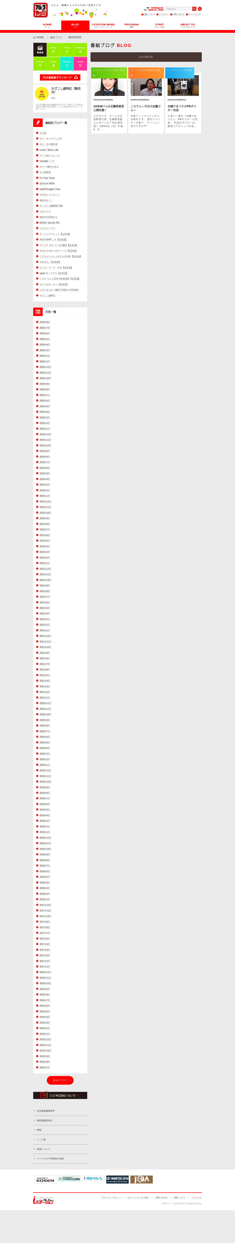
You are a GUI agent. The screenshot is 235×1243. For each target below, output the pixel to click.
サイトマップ (194, 14)
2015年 (72, 37)
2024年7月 (45, 462)
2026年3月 (45, 350)
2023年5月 (45, 540)
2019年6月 (45, 804)
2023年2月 (45, 557)
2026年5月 (45, 339)
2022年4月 (45, 613)
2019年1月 (45, 832)
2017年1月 (45, 966)
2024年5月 (45, 473)
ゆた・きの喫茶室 (48, 144)
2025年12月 (45, 367)
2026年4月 (45, 344)
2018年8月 (45, 860)
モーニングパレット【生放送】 (55, 234)
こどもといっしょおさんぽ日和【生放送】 (61, 256)
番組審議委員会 (44, 1120)
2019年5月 (45, 809)
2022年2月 (45, 624)
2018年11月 (45, 843)
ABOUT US (187, 25)
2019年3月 (45, 821)
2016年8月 (45, 994)
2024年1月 (45, 496)
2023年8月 (45, 524)
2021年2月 (45, 692)
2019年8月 (45, 793)
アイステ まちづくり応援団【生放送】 (59, 245)
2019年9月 (45, 787)
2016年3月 (45, 1022)
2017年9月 (45, 921)
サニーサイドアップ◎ (51, 138)
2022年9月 (45, 585)
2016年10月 (45, 983)
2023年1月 (45, 563)
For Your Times (47, 178)
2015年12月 (45, 1039)
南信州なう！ (46, 200)
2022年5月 (45, 608)
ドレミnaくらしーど (50, 155)
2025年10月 (45, 378)
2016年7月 (45, 1000)
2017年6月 (45, 938)
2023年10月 (45, 512)
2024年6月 (45, 468)
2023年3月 (45, 552)
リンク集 (41, 1139)
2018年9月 (45, 854)
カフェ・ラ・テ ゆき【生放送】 (56, 267)
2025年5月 (45, 406)
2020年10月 (45, 714)
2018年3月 (45, 888)
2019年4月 (45, 815)
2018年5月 (45, 877)
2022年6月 (45, 602)
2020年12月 (45, 703)
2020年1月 (45, 765)
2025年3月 (45, 417)
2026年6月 (45, 333)
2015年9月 (45, 1056)
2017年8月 (45, 927)
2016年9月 (45, 989)
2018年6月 (45, 871)
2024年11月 (45, 439)
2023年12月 (45, 501)
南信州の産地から (48, 217)
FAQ (39, 1130)
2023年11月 (45, 507)
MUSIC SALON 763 (49, 222)
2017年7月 (45, 933)
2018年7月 (45, 865)
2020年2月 (45, 759)
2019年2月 (45, 826)
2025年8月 (45, 389)
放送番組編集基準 (46, 1110)
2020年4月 (45, 748)
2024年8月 (45, 456)
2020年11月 (45, 709)
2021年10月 (45, 647)
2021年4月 (45, 680)
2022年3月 (45, 619)
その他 (43, 133)
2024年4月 (45, 479)
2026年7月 (45, 328)
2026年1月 (45, 361)
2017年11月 (45, 910)
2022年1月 (45, 630)
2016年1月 (45, 1034)
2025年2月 (45, 423)
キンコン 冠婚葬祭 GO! (51, 206)
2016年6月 (45, 1005)
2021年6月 (45, 669)
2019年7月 (45, 798)
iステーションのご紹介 (138, 1197)
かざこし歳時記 (47, 295)
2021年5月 (45, 675)
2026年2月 (45, 355)
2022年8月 (45, 591)
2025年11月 (45, 372)
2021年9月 (45, 653)
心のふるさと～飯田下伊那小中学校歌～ (60, 290)
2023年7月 (45, 529)
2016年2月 (45, 1028)
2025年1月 (45, 428)
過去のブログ (60, 1080)
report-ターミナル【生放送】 (54, 273)
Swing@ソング (47, 161)
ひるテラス (45, 211)
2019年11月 (45, 776)
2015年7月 (45, 1067)
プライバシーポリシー (111, 1197)
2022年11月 (45, 574)
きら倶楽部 (45, 172)
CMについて (149, 14)
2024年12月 (45, 434)
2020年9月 (45, 720)
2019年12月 (45, 770)
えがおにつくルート (50, 194)
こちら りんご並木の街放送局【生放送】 (60, 278)
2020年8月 (45, 725)
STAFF (159, 25)
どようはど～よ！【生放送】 (54, 284)
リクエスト (164, 14)
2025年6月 (45, 400)
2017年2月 (45, 961)
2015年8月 (45, 1062)
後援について (43, 1149)
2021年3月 (45, 686)
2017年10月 (45, 916)
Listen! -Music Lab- (49, 150)
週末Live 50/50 (47, 183)
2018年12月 (45, 837)
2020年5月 (45, 742)
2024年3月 (45, 484)
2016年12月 (45, 972)
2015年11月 (45, 1045)
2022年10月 (45, 580)
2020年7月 (45, 731)
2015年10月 (45, 1050)
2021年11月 (45, 641)
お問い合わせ (178, 14)
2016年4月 (45, 1017)
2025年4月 (45, 412)
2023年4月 (45, 546)
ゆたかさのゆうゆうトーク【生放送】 (59, 250)
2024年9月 (45, 451)
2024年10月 (45, 445)
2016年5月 (45, 1011)
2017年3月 (45, 955)
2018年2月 (45, 893)
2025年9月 (45, 384)
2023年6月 (45, 535)
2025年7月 (45, 395)
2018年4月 (45, 882)
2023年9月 (45, 518)
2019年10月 (45, 781)
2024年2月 (45, 490)
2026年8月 (45, 322)
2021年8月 (45, 658)
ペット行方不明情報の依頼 (50, 1158)
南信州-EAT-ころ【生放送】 (53, 239)
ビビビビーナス (47, 228)
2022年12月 (45, 569)
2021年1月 (45, 697)
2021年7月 (45, 664)
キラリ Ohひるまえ (49, 166)
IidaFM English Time (50, 189)
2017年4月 (45, 950)
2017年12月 (45, 905)
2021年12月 (45, 636)
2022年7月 (45, 596)
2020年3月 (45, 753)
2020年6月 (45, 737)
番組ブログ (56, 37)
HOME (47, 25)
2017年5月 (45, 944)
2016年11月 (45, 977)
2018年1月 (45, 899)
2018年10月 (45, 849)
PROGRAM (131, 25)
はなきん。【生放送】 (50, 262)
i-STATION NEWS (103, 25)
